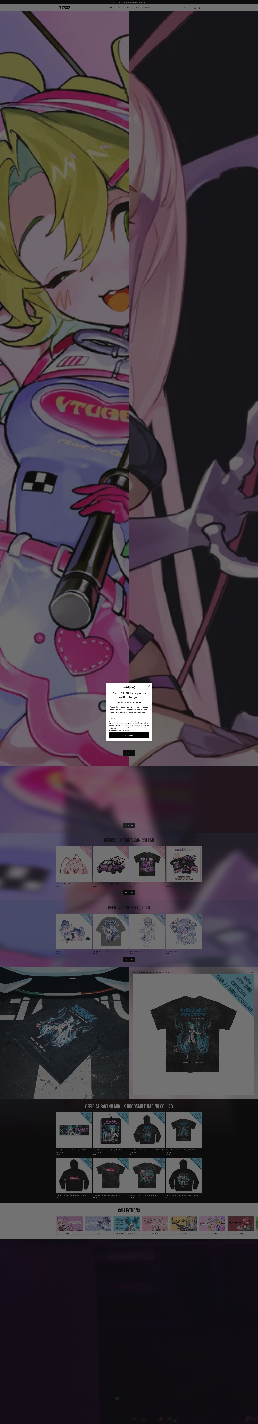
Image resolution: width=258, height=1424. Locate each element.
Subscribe (129, 735)
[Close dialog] (149, 686)
